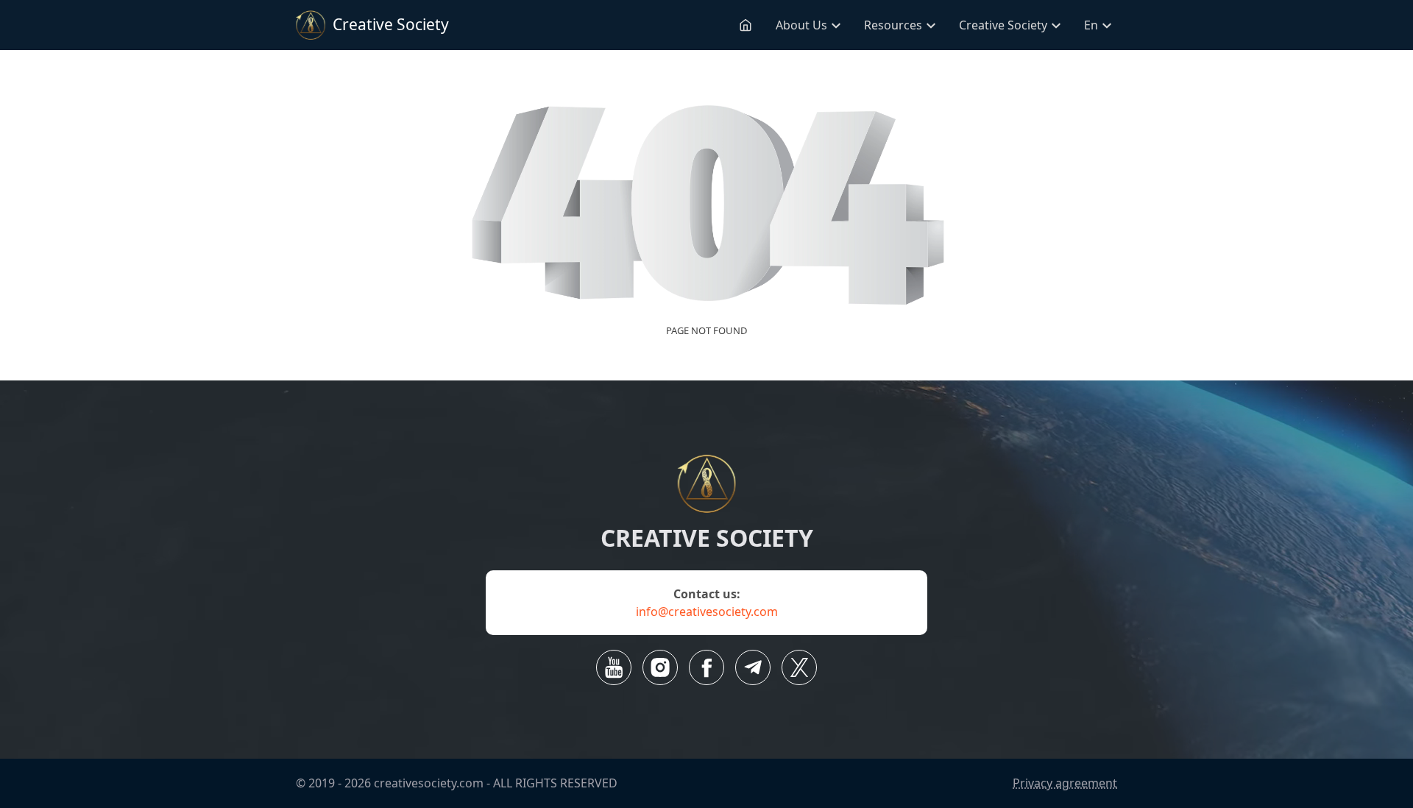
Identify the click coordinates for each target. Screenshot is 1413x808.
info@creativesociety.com (707, 611)
